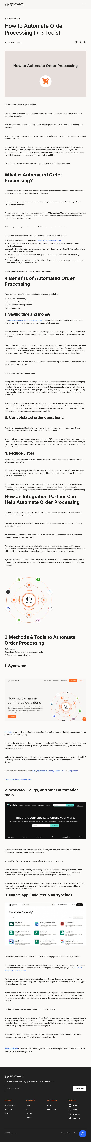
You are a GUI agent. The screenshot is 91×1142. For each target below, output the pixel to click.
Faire (34, 771)
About (28, 1105)
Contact (29, 1117)
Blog (27, 1109)
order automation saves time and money (25, 320)
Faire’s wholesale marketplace (49, 240)
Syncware (8, 732)
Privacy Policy (66, 1133)
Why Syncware (10, 1105)
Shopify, (51, 771)
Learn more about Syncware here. (18, 779)
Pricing (7, 1113)
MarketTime (60, 771)
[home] (14, 4)
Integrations (9, 1109)
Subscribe (80, 1088)
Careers (29, 1113)
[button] (84, 4)
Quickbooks (42, 771)
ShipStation (73, 771)
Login (49, 1105)
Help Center (51, 1109)
